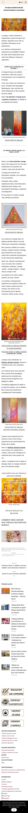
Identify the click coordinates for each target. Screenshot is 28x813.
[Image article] (5, 591)
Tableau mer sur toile (7, 736)
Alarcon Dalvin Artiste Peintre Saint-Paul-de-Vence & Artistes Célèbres (18, 655)
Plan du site (4, 800)
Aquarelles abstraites (7, 750)
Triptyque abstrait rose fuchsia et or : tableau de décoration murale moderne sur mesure (18, 624)
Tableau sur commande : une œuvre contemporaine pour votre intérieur (18, 669)
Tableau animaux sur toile (9, 740)
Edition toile (5, 757)
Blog (2, 762)
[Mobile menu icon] (26, 2)
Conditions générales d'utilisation (11, 791)
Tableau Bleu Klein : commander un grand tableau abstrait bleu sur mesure (18, 609)
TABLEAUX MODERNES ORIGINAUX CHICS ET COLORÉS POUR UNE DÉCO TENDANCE (13, 555)
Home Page (6, 796)
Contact (3, 779)
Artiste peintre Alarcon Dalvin (13, 548)
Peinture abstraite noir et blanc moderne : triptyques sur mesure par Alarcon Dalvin (18, 640)
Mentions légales (6, 782)
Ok (14, 809)
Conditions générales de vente (10, 789)
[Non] (26, 807)
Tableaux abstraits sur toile (9, 752)
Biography (6, 798)
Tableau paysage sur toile (9, 738)
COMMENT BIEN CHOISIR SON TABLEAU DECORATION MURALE (13, 522)
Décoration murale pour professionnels (13, 770)
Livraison (4, 784)
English (5, 793)
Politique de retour (7, 786)
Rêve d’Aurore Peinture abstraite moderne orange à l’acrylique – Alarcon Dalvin (18, 594)
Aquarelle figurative (7, 743)
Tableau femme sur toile (8, 733)
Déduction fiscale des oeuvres (10, 772)
